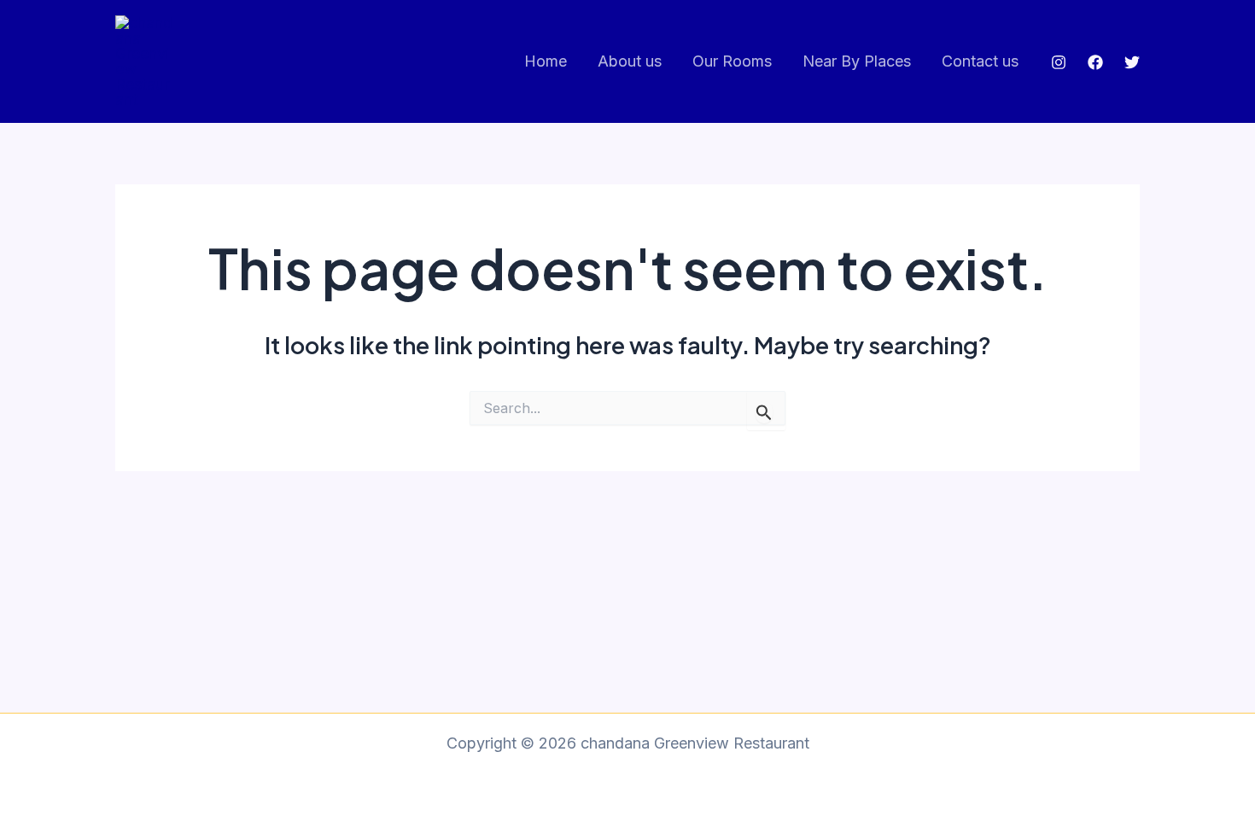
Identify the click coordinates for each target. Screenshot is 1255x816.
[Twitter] (1132, 62)
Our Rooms (732, 61)
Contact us (980, 61)
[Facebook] (1095, 62)
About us (630, 61)
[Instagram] (1058, 62)
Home (545, 61)
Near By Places (857, 61)
